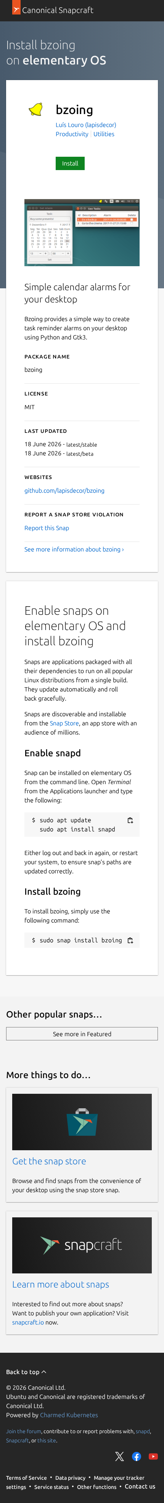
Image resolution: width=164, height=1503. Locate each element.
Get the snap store (49, 1161)
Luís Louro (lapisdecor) (86, 124)
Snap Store (64, 723)
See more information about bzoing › (74, 549)
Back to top (23, 1371)
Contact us (140, 1486)
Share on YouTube (153, 1456)
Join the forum (23, 1431)
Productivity (72, 133)
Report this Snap (46, 527)
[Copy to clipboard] (130, 820)
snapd (143, 1431)
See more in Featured (82, 1033)
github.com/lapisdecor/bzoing (64, 490)
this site (46, 1440)
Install (70, 163)
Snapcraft (17, 1440)
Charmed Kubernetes (69, 1414)
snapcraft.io (28, 1322)
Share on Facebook (136, 1456)
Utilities (103, 133)
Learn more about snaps (60, 1284)
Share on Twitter (119, 1456)
